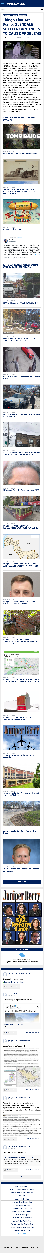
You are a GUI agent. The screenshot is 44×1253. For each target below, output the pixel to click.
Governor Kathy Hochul (22, 1230)
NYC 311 (22, 1196)
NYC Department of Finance (22, 1205)
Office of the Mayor (22, 1215)
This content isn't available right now (18, 1157)
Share (39, 986)
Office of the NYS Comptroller (22, 1208)
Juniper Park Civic (15, 3)
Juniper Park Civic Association (19, 973)
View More (22, 881)
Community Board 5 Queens (22, 1211)
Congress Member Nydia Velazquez (22, 1227)
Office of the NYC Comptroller (22, 1218)
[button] (3, 4)
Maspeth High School (22, 1199)
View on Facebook (31, 986)
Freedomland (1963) (22, 1186)
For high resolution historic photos (22, 1202)
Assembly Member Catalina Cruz (22, 1224)
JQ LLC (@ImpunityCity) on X (15, 1025)
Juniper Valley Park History (22, 1221)
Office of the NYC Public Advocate (22, 1193)
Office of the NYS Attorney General (22, 1189)
